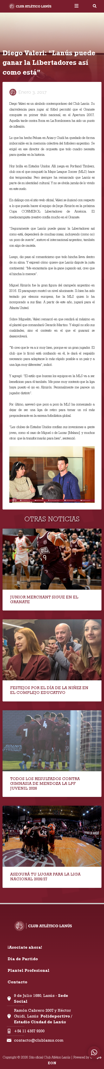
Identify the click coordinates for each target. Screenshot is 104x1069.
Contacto (17, 982)
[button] (94, 6)
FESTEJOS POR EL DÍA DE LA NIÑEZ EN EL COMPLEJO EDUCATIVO (49, 690)
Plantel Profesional (28, 970)
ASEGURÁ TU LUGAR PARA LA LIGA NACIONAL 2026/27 (45, 876)
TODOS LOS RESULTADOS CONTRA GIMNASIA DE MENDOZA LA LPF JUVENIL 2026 (45, 783)
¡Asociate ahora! (25, 947)
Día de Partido (23, 958)
